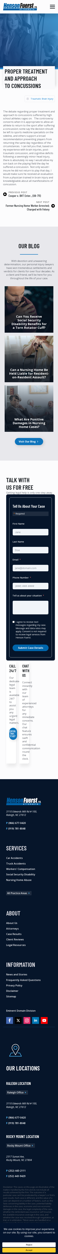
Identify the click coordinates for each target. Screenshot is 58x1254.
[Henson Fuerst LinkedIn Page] (35, 1020)
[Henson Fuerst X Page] (18, 1020)
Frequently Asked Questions (23, 980)
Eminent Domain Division (21, 1010)
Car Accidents (14, 858)
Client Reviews (15, 939)
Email (15, 559)
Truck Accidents (16, 863)
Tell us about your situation (27, 595)
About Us (11, 923)
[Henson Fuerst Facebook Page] (9, 1020)
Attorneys (12, 928)
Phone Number (21, 577)
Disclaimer (12, 991)
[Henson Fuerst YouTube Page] (44, 1020)
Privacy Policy (14, 985)
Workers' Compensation (20, 869)
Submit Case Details (30, 648)
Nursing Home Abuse (19, 880)
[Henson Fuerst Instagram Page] (27, 1020)
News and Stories (16, 974)
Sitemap (11, 996)
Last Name (18, 541)
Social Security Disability (20, 874)
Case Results (13, 934)
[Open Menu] (52, 6)
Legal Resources (16, 945)
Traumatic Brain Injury (42, 98)
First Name (18, 523)
